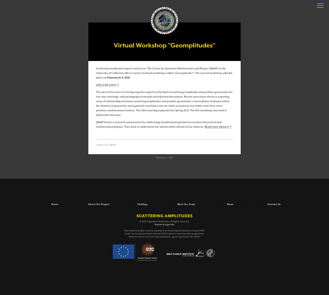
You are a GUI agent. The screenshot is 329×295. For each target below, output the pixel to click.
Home (54, 204)
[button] (320, 5)
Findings (142, 204)
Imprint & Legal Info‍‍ (164, 225)
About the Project (98, 204)
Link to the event (106, 85)
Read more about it (217, 126)
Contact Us (274, 204)
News (230, 204)
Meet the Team (186, 204)
